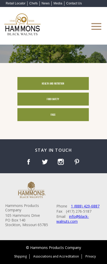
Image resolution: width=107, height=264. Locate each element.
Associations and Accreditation (56, 256)
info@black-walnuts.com (72, 219)
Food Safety (53, 99)
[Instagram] (61, 162)
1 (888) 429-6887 (85, 206)
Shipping (20, 256)
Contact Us (74, 3)
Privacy (90, 256)
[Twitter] (45, 162)
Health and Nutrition (53, 83)
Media (58, 3)
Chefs (33, 3)
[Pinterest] (77, 162)
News (46, 3)
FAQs (53, 114)
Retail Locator (15, 3)
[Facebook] (29, 162)
